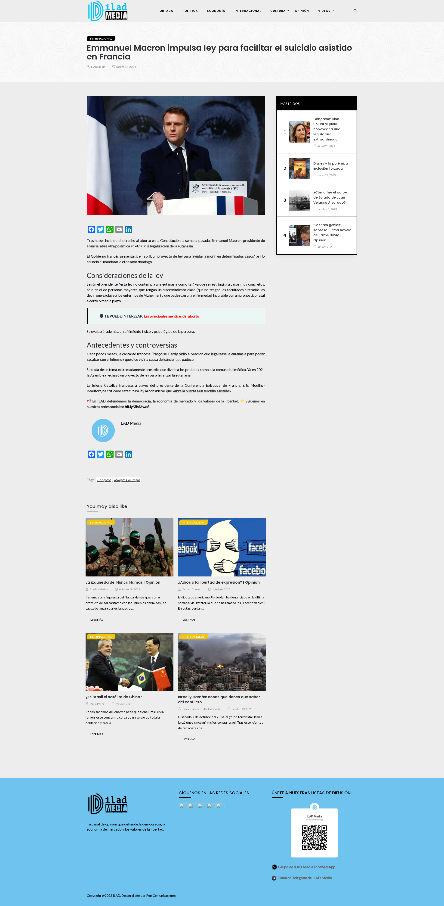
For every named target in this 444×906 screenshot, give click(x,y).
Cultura (278, 11)
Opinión (302, 11)
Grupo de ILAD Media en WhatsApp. (307, 867)
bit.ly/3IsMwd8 (137, 406)
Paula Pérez (97, 704)
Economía (216, 11)
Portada (165, 11)
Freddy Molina (99, 589)
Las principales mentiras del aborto (171, 316)
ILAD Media (98, 66)
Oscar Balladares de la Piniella (201, 709)
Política (190, 11)
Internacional (247, 11)
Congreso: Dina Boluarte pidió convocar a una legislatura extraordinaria (326, 129)
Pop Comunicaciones (161, 895)
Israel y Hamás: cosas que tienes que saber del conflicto (219, 699)
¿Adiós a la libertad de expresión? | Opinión (219, 582)
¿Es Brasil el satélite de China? (114, 697)
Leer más (96, 619)
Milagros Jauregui (127, 480)
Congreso (104, 480)
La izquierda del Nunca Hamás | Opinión (123, 582)
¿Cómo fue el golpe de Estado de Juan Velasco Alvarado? (330, 197)
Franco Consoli (191, 589)
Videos (324, 11)
